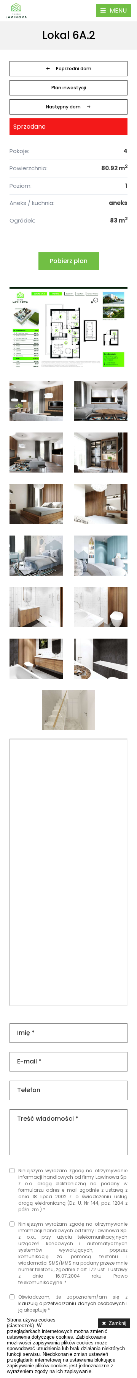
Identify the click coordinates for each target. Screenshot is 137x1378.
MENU (118, 10)
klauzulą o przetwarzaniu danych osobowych (71, 1303)
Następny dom (63, 106)
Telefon (28, 1090)
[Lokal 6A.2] (68, 328)
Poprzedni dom (73, 68)
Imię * (26, 1033)
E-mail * (29, 1062)
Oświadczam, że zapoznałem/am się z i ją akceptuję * (72, 1303)
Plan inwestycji (68, 87)
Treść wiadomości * (47, 1119)
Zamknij (117, 1323)
